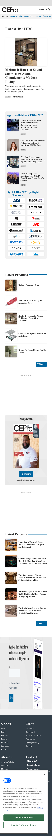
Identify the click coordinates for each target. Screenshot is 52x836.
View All (41, 364)
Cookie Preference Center (24, 825)
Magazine (4, 769)
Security (29, 746)
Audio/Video (30, 739)
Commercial (30, 732)
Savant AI (13, 16)
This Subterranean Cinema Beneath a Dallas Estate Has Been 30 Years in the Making (32, 577)
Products (4, 736)
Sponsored (5, 746)
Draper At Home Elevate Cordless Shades (32, 351)
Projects (4, 739)
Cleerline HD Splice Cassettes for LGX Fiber (32, 334)
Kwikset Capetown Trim (28, 285)
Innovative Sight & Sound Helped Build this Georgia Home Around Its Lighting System (32, 594)
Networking (30, 729)
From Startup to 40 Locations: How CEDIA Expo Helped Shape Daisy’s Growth (32, 177)
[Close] (44, 775)
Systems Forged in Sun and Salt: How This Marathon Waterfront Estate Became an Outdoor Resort (32, 561)
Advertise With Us (7, 762)
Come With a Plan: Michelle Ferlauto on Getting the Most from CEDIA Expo (33, 143)
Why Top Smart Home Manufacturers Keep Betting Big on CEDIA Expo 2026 (33, 159)
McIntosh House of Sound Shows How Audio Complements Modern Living (23, 75)
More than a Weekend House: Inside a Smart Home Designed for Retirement (31, 544)
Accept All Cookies (24, 817)
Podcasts (4, 750)
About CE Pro (6, 765)
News (8, 97)
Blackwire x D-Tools (26, 16)
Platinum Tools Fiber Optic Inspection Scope (30, 301)
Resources (5, 743)
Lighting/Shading (32, 743)
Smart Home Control (33, 736)
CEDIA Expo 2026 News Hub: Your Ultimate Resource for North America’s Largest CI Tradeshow (31, 125)
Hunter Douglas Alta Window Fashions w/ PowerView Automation (30, 318)
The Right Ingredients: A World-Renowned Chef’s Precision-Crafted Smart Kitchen (32, 610)
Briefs (3, 732)
